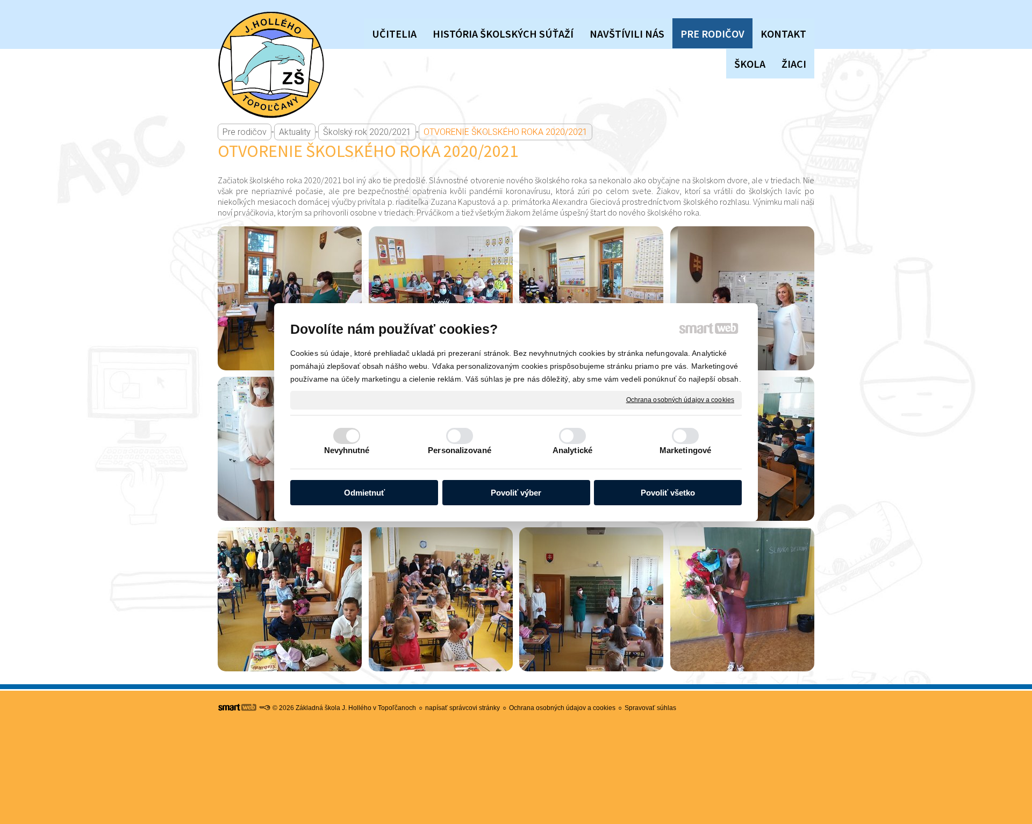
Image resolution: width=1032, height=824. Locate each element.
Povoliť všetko (668, 492)
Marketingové (685, 450)
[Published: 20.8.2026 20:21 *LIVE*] (264, 708)
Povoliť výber (516, 492)
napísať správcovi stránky (462, 708)
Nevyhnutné (347, 450)
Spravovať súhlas (650, 708)
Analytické (572, 450)
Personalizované (459, 450)
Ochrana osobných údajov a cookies (680, 399)
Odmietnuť (364, 492)
